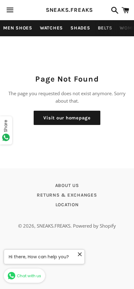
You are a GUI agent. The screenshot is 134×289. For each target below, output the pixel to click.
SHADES (80, 28)
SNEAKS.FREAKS (67, 10)
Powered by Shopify (94, 226)
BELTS (105, 28)
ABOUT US (67, 185)
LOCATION (67, 204)
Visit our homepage (67, 118)
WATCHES (51, 28)
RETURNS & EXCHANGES (67, 195)
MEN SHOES (17, 28)
